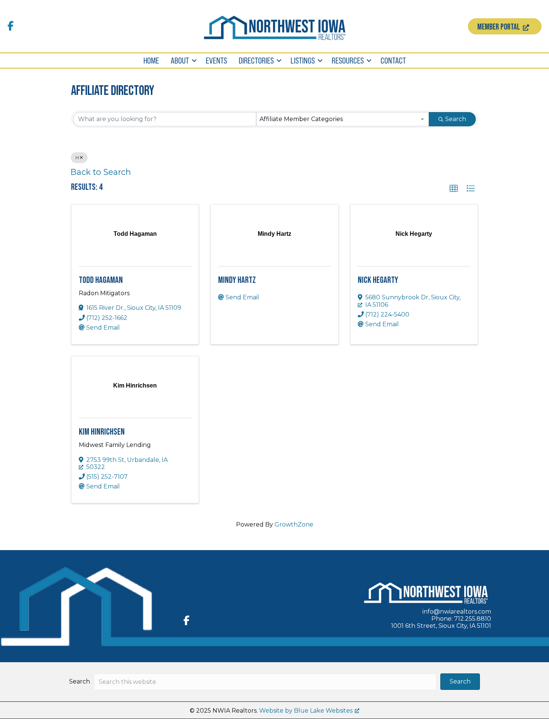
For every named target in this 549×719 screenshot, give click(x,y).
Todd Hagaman (101, 280)
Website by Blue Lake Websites (306, 710)
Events (216, 60)
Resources (348, 60)
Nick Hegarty (378, 280)
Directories (256, 60)
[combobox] (342, 119)
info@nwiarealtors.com (456, 611)
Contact (393, 60)
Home (151, 60)
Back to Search (101, 172)
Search (455, 119)
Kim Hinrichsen (102, 431)
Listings (303, 60)
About (180, 60)
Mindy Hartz (237, 280)
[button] (194, 60)
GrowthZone (293, 524)
